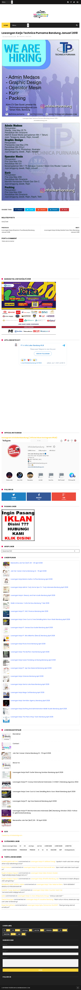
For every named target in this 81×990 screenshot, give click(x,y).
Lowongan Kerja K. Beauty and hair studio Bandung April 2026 (33, 603)
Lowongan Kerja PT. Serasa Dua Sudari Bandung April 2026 (32, 636)
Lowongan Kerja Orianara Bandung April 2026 (27, 684)
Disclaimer (17, 734)
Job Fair (39, 846)
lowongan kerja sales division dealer (44, 873)
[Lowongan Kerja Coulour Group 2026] (29, 334)
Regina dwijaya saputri (10, 873)
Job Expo (31, 846)
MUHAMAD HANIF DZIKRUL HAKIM (13, 884)
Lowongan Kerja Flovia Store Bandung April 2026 (28, 652)
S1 (38, 850)
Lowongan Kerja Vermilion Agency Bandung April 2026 (30, 709)
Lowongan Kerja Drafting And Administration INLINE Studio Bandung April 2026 (39, 717)
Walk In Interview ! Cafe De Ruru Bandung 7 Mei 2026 (30, 611)
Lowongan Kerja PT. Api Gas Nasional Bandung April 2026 (31, 676)
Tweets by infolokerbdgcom (12, 835)
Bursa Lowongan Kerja (10, 846)
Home (6, 25)
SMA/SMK (28, 36)
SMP (60, 850)
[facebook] (71, 2)
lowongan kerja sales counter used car (47, 890)
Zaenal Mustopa (7, 899)
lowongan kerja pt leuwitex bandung (39, 899)
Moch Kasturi (6, 867)
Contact (16, 743)
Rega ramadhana (8, 905)
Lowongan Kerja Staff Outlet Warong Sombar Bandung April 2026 (38, 772)
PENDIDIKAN (23, 850)
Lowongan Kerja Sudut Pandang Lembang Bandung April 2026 (33, 668)
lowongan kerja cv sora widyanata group (33, 896)
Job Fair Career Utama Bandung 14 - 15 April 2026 (29, 579)
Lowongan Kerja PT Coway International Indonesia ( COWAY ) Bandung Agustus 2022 (45, 782)
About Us (16, 763)
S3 (47, 850)
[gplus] (77, 2)
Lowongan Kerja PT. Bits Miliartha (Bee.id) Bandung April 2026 (33, 644)
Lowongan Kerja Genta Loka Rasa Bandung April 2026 (30, 692)
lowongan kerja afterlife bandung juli (44, 879)
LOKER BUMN (58, 846)
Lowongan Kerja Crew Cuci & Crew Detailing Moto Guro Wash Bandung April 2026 (40, 627)
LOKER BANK (48, 846)
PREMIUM (22, 36)
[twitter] (74, 2)
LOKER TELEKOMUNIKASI (10, 850)
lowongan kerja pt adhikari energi (43, 861)
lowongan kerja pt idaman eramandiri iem (39, 867)
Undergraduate (70, 850)
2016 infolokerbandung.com (20, 988)
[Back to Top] (77, 987)
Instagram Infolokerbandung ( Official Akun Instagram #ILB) (29, 437)
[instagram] (68, 2)
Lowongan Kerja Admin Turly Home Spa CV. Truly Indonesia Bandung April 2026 (39, 595)
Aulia (3, 896)
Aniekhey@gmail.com (10, 861)
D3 (25, 846)
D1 (20, 846)
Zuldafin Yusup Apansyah (11, 890)
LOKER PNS (68, 846)
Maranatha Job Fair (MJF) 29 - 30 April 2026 (27, 571)
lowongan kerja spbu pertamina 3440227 (42, 905)
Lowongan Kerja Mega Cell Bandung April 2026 (27, 700)
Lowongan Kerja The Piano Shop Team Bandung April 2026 (32, 563)
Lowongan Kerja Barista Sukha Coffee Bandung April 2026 (32, 587)
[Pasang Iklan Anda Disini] (18, 540)
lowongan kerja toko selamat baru (49, 884)
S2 (42, 850)
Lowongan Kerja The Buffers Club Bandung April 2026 (30, 660)
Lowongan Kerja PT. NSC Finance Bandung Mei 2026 (29, 619)
